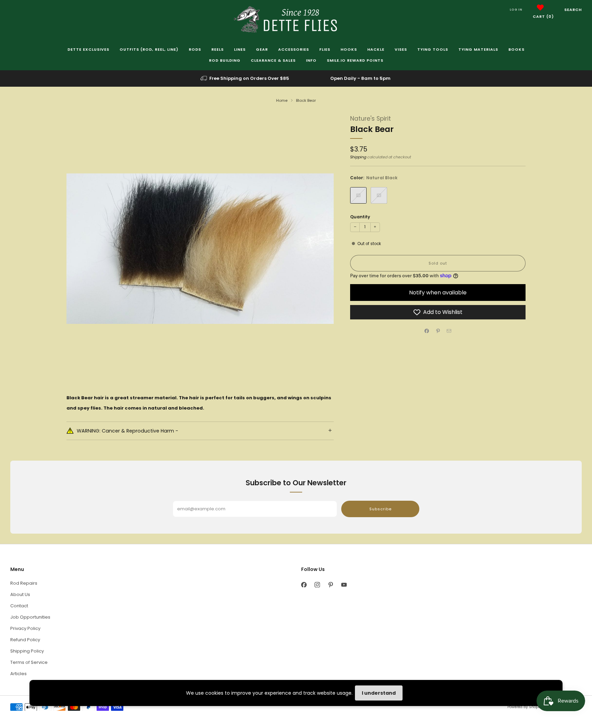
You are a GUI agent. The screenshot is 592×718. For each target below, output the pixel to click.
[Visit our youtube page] (343, 585)
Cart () (543, 16)
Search (573, 9)
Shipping (358, 157)
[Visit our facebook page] (303, 585)
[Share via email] (449, 331)
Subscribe (380, 509)
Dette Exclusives (88, 49)
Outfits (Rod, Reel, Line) (149, 49)
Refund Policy (25, 639)
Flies (324, 49)
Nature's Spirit (370, 118)
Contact (19, 606)
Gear (262, 49)
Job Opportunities (30, 617)
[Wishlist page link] (540, 7)
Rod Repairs (23, 583)
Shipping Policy (27, 651)
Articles (18, 673)
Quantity (360, 217)
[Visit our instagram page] (317, 585)
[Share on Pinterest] (437, 331)
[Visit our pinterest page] (330, 585)
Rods (195, 49)
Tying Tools (432, 49)
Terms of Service (29, 662)
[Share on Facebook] (426, 331)
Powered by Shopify (524, 706)
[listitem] (245, 78)
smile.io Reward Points (355, 60)
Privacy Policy (25, 628)
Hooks (349, 49)
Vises (401, 49)
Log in (516, 10)
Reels (217, 49)
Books (516, 49)
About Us (20, 594)
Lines (240, 49)
